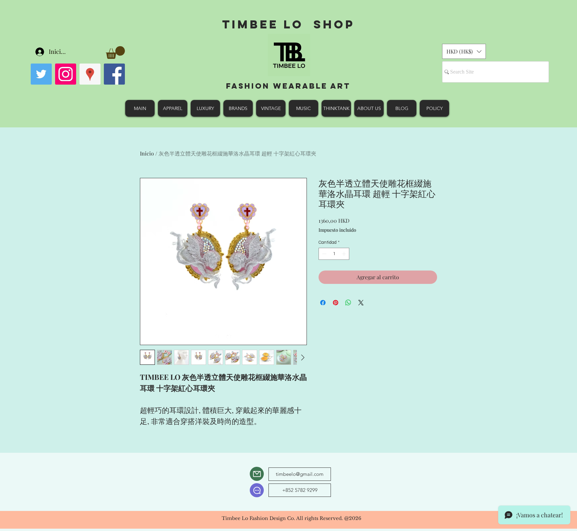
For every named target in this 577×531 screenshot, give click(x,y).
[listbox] (464, 51)
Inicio (147, 153)
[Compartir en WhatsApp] (348, 303)
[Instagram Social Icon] (65, 74)
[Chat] (257, 490)
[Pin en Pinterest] (336, 303)
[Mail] (257, 474)
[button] (115, 52)
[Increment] (345, 253)
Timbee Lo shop (288, 24)
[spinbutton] (334, 253)
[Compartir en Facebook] (323, 303)
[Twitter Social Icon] (41, 74)
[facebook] (114, 74)
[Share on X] (361, 303)
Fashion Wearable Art (288, 86)
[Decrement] (324, 253)
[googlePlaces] (90, 74)
